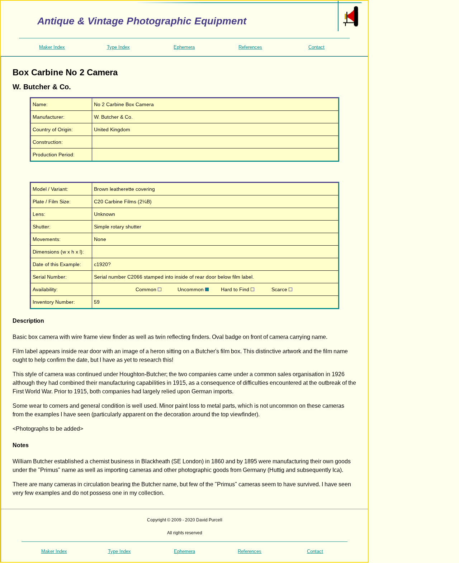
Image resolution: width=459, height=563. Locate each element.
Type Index (118, 47)
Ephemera (184, 47)
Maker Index (52, 47)
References (250, 47)
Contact (316, 47)
